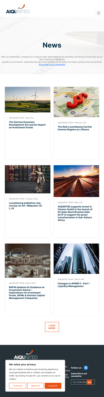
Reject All (35, 385)
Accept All (52, 385)
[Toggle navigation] (98, 13)
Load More (52, 327)
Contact (66, 370)
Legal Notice (66, 375)
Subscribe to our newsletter (52, 64)
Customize (17, 385)
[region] (35, 376)
